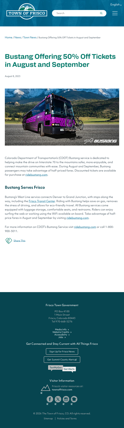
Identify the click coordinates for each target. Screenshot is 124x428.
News (17, 37)
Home (8, 37)
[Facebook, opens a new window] (50, 400)
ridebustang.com (36, 174)
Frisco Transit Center (42, 201)
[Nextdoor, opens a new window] (74, 400)
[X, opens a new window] (58, 400)
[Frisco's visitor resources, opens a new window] (62, 389)
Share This (19, 240)
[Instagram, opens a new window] (66, 400)
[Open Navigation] (115, 13)
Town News (29, 37)
